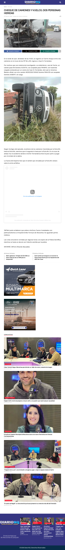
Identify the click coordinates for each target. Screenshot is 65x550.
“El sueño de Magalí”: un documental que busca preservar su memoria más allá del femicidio (30, 503)
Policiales (10, 6)
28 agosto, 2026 (8, 402)
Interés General (9, 397)
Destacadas (8, 500)
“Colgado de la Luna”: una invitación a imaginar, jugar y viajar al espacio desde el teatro (29, 470)
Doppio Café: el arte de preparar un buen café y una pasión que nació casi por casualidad (29, 401)
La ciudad (8, 364)
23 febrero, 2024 (8, 16)
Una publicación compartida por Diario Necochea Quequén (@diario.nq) (32, 220)
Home (5, 6)
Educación (8, 431)
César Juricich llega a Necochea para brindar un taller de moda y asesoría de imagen (28, 367)
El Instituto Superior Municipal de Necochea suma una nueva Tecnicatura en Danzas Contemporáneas (49, 531)
